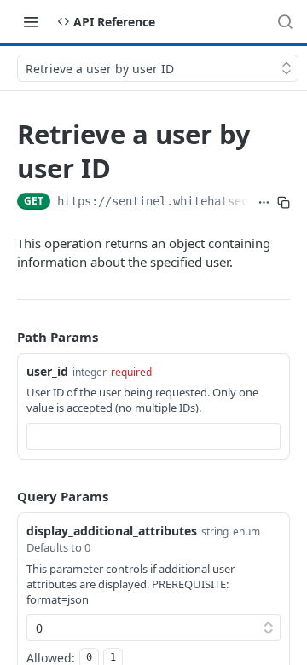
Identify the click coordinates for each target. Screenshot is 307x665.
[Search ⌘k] (284, 21)
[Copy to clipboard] (283, 203)
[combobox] (153, 436)
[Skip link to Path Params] (5, 337)
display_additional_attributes (111, 531)
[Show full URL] (264, 203)
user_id (47, 371)
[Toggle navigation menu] (30, 21)
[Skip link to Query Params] (5, 496)
